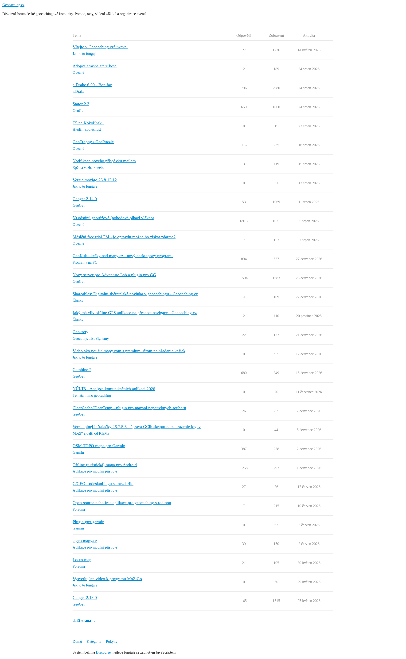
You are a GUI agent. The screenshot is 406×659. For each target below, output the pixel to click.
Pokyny (111, 641)
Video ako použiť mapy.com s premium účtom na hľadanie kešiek (129, 350)
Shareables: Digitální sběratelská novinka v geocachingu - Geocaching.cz (135, 293)
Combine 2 (82, 369)
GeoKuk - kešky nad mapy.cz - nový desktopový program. (123, 255)
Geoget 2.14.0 (85, 198)
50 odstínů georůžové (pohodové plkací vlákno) (113, 217)
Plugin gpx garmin (88, 521)
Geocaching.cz (13, 5)
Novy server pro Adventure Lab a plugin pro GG (114, 274)
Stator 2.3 (81, 103)
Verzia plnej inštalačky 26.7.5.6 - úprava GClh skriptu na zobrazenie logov (137, 426)
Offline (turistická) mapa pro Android (105, 464)
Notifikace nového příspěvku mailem (104, 160)
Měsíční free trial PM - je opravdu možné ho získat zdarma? (124, 236)
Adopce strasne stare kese (95, 66)
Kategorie (94, 641)
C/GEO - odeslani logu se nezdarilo (103, 483)
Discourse (103, 652)
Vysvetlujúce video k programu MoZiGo (107, 578)
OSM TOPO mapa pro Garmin (99, 445)
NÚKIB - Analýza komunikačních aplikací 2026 (114, 388)
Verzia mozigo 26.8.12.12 (95, 180)
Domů (77, 641)
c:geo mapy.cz (85, 540)
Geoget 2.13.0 (85, 597)
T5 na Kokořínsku (88, 123)
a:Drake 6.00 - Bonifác (92, 84)
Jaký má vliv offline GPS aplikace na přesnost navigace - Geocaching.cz (135, 312)
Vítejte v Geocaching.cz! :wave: (100, 46)
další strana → (84, 621)
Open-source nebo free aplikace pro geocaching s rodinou (122, 502)
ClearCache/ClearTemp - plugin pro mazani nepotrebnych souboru (129, 407)
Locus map (82, 559)
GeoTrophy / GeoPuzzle (93, 141)
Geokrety (80, 331)
